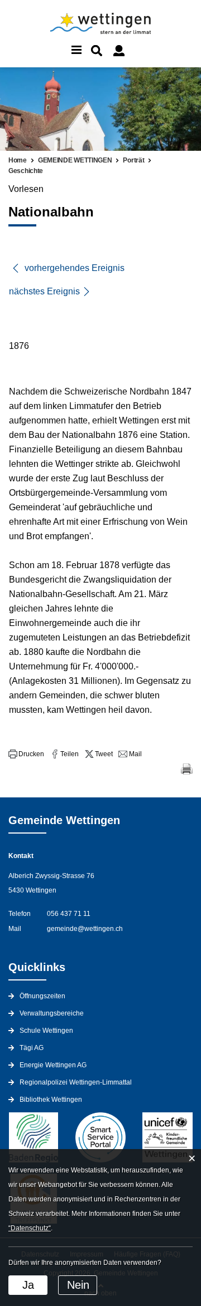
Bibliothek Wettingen (51, 1099)
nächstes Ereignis (44, 291)
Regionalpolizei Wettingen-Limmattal (76, 1082)
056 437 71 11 (68, 914)
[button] (26, 754)
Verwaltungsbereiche (52, 1013)
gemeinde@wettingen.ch (85, 929)
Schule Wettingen (46, 1030)
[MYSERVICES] (119, 50)
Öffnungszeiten (42, 996)
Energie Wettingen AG (53, 1065)
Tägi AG (32, 1048)
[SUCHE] (96, 50)
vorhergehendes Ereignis (73, 268)
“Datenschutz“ (29, 1228)
